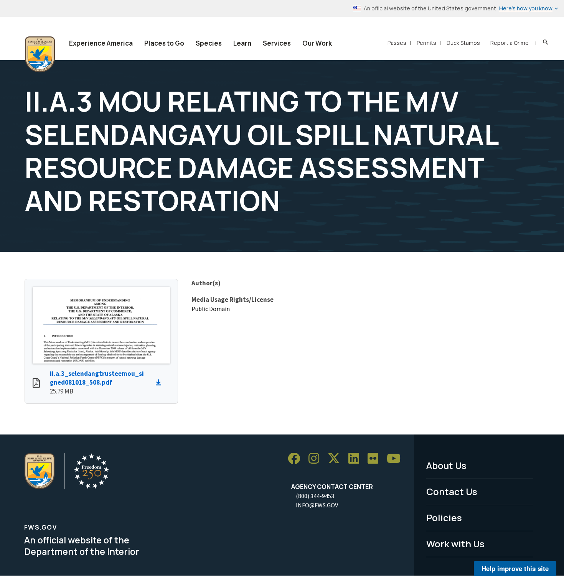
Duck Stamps (463, 42)
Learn (242, 43)
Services (277, 43)
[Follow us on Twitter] (336, 459)
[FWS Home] (40, 54)
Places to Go (164, 43)
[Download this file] (160, 383)
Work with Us (455, 543)
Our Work (317, 43)
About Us (446, 465)
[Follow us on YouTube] (396, 459)
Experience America (101, 43)
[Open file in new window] (36, 384)
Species (209, 43)
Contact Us (451, 491)
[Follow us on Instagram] (316, 459)
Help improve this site (515, 568)
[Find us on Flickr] (376, 459)
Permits (426, 42)
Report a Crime (509, 42)
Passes (397, 42)
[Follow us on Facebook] (296, 459)
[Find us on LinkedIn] (356, 459)
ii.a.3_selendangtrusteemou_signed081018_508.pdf (97, 378)
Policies (444, 517)
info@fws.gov (317, 505)
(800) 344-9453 (315, 496)
